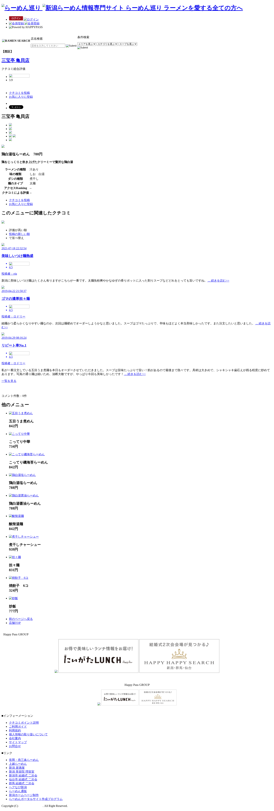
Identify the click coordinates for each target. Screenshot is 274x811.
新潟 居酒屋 (17, 767)
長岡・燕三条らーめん (24, 759)
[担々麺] (15, 557)
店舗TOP (15, 622)
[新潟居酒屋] (56, 671)
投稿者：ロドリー (13, 316)
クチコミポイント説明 (24, 722)
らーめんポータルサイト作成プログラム (36, 799)
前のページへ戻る (21, 618)
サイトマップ (18, 742)
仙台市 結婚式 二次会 (23, 779)
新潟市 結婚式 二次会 (23, 775)
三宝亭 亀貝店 (15, 60)
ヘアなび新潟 (18, 787)
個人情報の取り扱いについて (28, 734)
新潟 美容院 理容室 (21, 771)
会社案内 (15, 738)
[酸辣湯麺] (16, 516)
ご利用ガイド (18, 726)
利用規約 (15, 730)
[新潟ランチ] (98, 671)
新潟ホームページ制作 (24, 795)
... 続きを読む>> (218, 280)
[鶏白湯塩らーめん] (22, 475)
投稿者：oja (9, 273)
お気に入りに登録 (21, 96)
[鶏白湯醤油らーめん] (24, 495)
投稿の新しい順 (19, 234)
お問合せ (15, 746)
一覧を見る (8, 381)
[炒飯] (13, 598)
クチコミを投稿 (19, 92)
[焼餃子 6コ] (18, 577)
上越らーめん (18, 763)
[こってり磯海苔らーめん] (27, 454)
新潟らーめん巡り (31, 805)
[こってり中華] (19, 433)
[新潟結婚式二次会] (179, 671)
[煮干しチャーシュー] (24, 536)
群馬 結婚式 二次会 (21, 783)
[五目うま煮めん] (21, 413)
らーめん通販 (18, 791)
